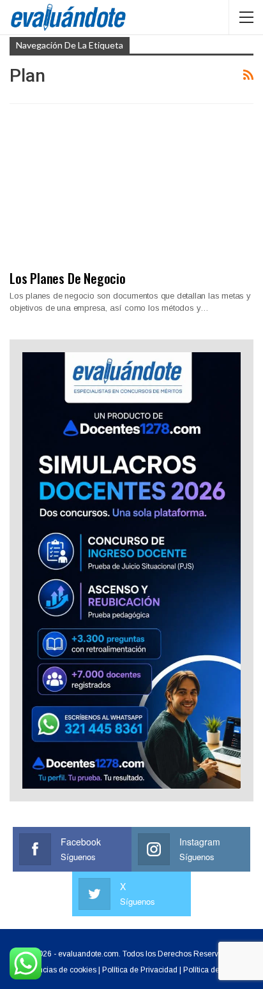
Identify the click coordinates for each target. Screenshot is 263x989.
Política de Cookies (216, 969)
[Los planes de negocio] (131, 192)
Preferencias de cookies (54, 969)
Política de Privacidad (139, 969)
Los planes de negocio (68, 278)
